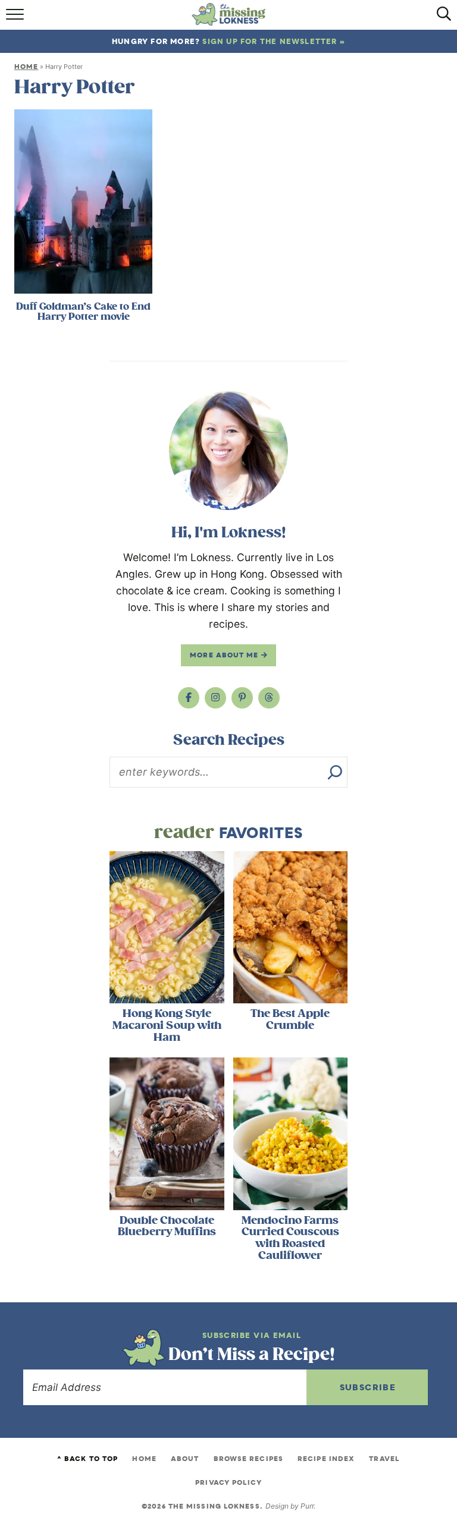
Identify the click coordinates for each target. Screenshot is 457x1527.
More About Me (225, 655)
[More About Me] (228, 450)
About (185, 1458)
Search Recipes (228, 740)
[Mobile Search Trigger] (440, 18)
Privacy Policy (228, 1482)
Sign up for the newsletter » (273, 41)
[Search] (335, 772)
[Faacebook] (188, 698)
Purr (307, 1505)
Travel (384, 1458)
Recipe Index (326, 1458)
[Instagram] (215, 698)
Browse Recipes (248, 1458)
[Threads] (269, 698)
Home (26, 66)
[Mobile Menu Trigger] (16, 18)
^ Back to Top (87, 1458)
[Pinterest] (242, 698)
